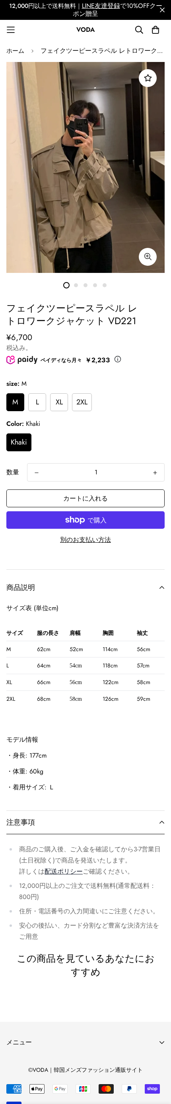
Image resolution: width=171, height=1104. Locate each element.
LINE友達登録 (101, 5)
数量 (12, 472)
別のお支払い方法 (85, 539)
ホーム (15, 50)
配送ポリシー (64, 871)
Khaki (19, 442)
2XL (81, 402)
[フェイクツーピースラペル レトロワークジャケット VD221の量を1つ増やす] (155, 473)
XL (59, 402)
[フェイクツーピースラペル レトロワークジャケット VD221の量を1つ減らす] (36, 473)
